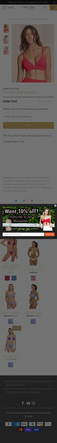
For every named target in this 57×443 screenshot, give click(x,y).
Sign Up (50, 234)
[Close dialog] (55, 206)
